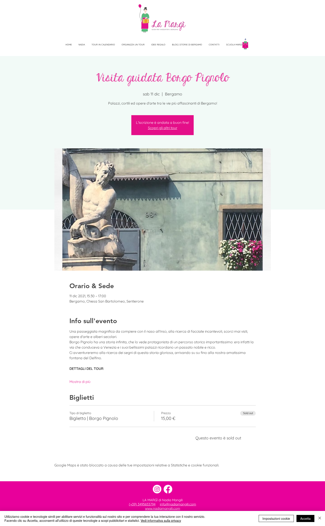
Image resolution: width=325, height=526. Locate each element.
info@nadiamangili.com (178, 504)
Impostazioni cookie (276, 518)
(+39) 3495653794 (142, 504)
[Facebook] (168, 489)
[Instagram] (157, 489)
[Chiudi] (319, 518)
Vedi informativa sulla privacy (161, 520)
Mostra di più (79, 381)
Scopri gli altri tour (162, 128)
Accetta (305, 518)
